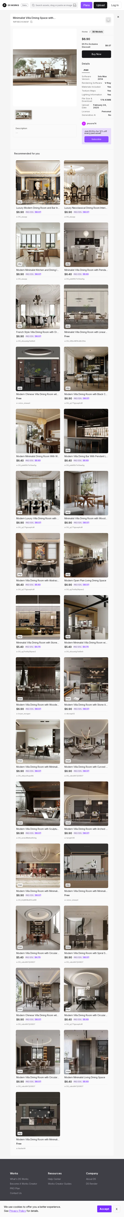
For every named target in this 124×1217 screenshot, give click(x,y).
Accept (104, 1209)
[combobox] (54, 5)
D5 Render (92, 1183)
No (109, 115)
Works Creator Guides (60, 1183)
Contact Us (16, 1193)
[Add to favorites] (108, 20)
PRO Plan (15, 1188)
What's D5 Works (19, 1179)
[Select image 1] (24, 114)
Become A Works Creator (23, 1183)
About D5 (91, 1179)
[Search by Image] (19, 164)
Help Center (54, 1179)
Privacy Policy (17, 1210)
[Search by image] (74, 5)
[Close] (118, 17)
